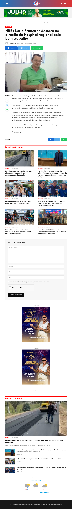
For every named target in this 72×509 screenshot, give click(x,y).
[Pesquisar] (65, 4)
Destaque (8, 26)
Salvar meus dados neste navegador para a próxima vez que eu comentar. (30, 281)
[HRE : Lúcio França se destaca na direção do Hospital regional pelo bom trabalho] (36, 72)
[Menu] (7, 4)
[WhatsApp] (7, 109)
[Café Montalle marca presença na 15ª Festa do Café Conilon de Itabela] (19, 188)
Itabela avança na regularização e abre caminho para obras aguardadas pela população (18, 173)
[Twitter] (7, 105)
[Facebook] (7, 100)
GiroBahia (13, 43)
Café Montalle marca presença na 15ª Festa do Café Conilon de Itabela (19, 202)
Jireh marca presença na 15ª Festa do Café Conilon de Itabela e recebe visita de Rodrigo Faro (52, 203)
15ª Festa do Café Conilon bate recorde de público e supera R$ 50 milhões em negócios (18, 231)
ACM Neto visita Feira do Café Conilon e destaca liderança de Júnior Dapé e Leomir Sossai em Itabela (52, 231)
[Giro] (36, 3)
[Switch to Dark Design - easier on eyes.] (62, 3)
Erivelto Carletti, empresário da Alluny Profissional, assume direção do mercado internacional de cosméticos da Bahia (52, 174)
